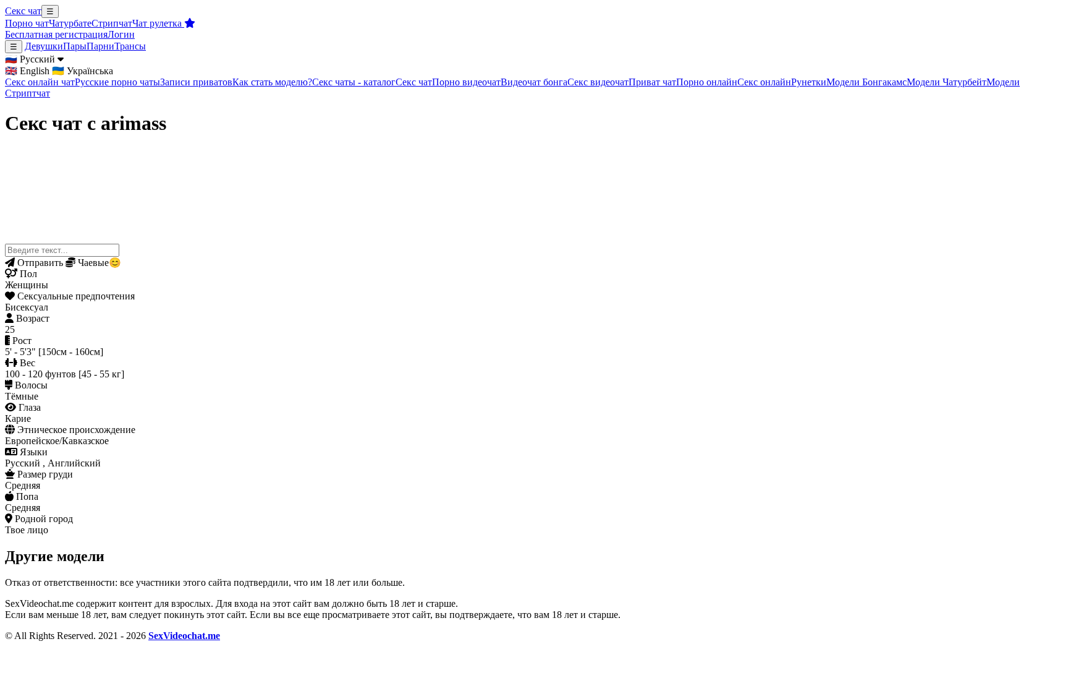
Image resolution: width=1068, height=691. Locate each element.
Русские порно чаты (117, 82)
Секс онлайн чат (40, 82)
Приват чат (652, 82)
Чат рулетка (158, 23)
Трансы (130, 46)
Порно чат (27, 23)
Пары (75, 46)
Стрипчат (111, 23)
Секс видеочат (598, 82)
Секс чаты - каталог (354, 82)
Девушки (44, 46)
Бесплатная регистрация (56, 34)
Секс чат (23, 11)
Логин (121, 34)
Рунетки (808, 82)
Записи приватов (196, 82)
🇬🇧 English (27, 71)
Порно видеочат (466, 82)
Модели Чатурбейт (946, 82)
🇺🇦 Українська (82, 71)
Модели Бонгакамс (866, 82)
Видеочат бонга (534, 82)
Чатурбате (70, 23)
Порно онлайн (706, 82)
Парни (100, 46)
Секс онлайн (764, 82)
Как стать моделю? (272, 82)
